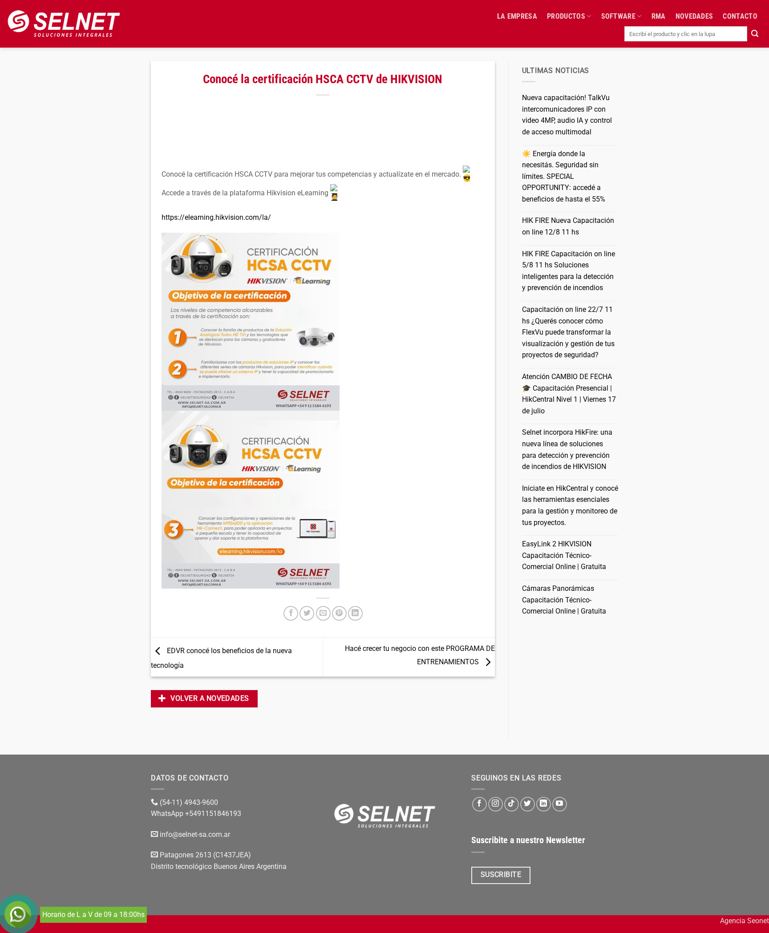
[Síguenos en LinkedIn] (543, 804)
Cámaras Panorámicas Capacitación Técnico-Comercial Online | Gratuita (564, 599)
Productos (566, 16)
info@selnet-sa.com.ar (195, 834)
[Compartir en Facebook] (290, 613)
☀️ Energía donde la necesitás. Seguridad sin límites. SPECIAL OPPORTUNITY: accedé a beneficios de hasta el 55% (563, 176)
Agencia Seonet (744, 921)
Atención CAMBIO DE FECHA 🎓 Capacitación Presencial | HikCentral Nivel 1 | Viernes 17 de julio (569, 393)
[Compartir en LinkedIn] (355, 613)
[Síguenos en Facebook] (479, 804)
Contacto (740, 16)
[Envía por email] (323, 613)
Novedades (694, 16)
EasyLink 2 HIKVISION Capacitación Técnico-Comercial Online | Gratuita (564, 555)
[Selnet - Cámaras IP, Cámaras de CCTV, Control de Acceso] (64, 23)
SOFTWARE (618, 16)
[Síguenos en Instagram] (495, 804)
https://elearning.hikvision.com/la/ (217, 217)
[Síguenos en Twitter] (527, 804)
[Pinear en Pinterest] (339, 613)
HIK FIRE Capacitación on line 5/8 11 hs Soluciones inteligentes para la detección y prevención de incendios (568, 271)
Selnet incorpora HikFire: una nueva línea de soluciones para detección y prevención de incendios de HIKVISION (567, 449)
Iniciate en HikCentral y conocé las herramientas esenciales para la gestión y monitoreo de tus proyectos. (570, 505)
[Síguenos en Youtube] (559, 804)
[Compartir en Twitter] (307, 613)
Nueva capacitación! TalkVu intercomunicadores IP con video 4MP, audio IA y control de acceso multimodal (567, 114)
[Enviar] (754, 33)
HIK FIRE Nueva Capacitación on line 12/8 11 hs (568, 226)
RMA (659, 16)
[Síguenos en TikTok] (511, 804)
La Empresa (517, 16)
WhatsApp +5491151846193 (197, 813)
